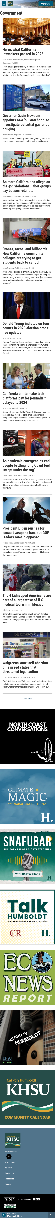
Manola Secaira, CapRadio (12, 135)
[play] (4, 1215)
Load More (27, 698)
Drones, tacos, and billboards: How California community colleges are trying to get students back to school (25, 256)
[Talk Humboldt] (27, 917)
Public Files (9, 1179)
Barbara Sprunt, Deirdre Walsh (13, 543)
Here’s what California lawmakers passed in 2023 (23, 51)
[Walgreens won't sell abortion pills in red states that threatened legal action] (26, 645)
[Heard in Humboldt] (27, 1037)
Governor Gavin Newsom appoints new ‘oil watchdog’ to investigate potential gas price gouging (26, 122)
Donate (46, 4)
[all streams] (51, 1215)
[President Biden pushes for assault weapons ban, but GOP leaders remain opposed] (26, 510)
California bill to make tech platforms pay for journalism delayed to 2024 (24, 398)
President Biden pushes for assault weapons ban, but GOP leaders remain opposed (26, 532)
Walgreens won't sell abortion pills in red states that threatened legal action (25, 667)
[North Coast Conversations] (27, 736)
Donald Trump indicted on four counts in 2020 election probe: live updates (26, 328)
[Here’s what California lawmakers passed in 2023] (26, 31)
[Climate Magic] (27, 796)
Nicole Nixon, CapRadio (11, 408)
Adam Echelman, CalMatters (13, 268)
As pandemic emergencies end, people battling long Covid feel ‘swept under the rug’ (27, 465)
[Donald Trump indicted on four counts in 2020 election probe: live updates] (26, 305)
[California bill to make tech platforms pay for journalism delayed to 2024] (26, 376)
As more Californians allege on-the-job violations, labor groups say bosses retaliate (27, 186)
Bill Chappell (7, 610)
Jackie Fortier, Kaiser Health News (15, 476)
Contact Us (9, 1173)
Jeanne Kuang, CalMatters (12, 196)
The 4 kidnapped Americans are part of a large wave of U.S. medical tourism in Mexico (27, 600)
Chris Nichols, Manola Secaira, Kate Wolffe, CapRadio (21, 60)
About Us (9, 1168)
